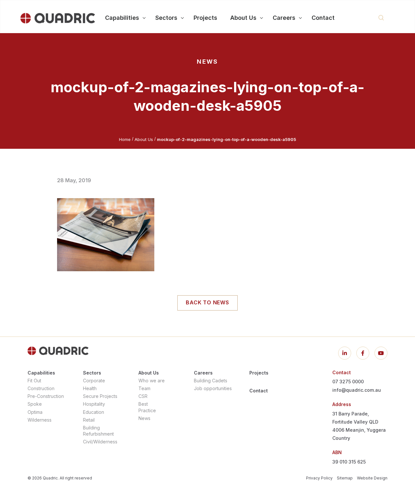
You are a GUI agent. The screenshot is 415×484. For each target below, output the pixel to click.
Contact (258, 390)
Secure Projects (100, 396)
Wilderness (40, 420)
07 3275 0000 (348, 381)
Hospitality (94, 404)
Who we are (151, 380)
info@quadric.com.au (356, 390)
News (144, 418)
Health (90, 388)
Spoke (35, 404)
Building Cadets (210, 380)
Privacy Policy (319, 478)
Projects (258, 373)
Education (93, 412)
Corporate (94, 380)
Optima (35, 412)
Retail (89, 420)
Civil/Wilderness (100, 441)
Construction (41, 388)
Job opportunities (213, 388)
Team (144, 388)
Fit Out (34, 380)
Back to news (207, 302)
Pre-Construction (46, 396)
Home (125, 139)
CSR (143, 396)
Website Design (372, 478)
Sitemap (345, 478)
